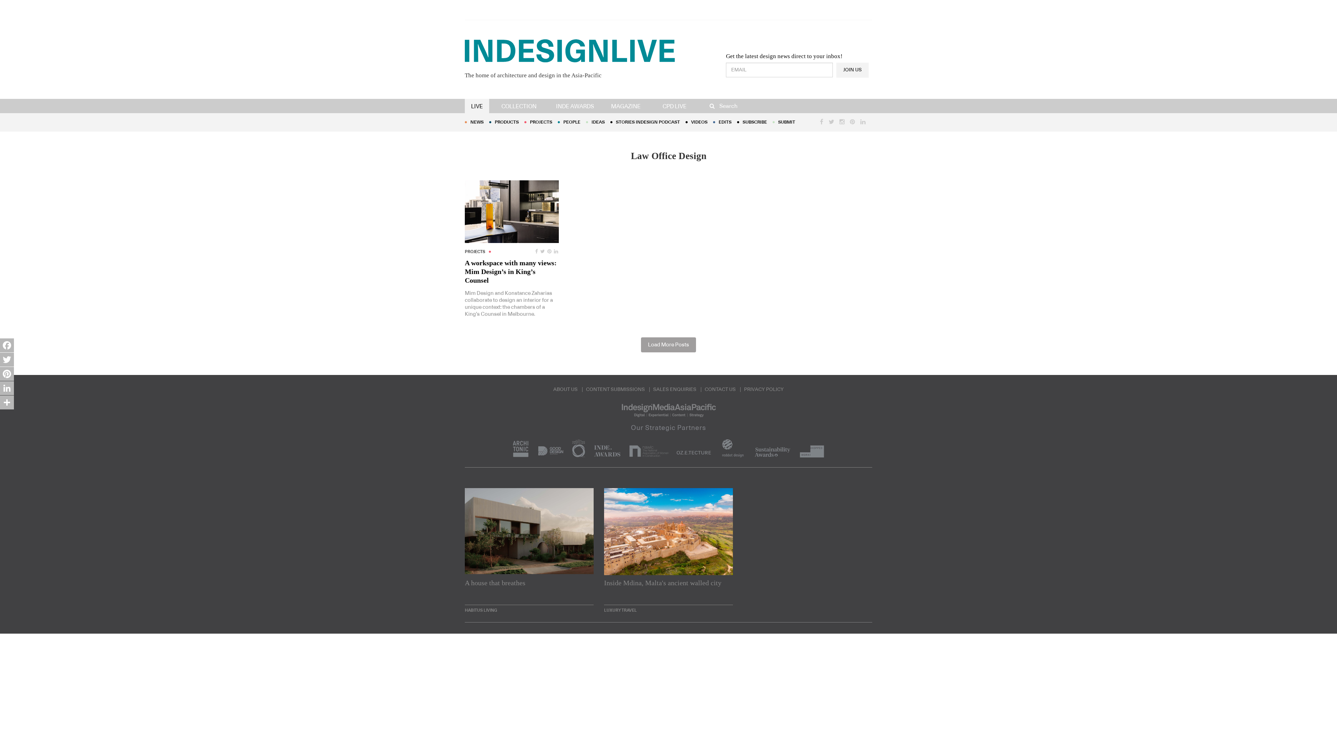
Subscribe (755, 122)
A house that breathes (495, 583)
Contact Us (720, 389)
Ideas (598, 122)
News (477, 122)
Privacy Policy (764, 389)
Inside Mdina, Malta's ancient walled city (662, 583)
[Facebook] (7, 345)
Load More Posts (668, 344)
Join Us (852, 70)
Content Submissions (615, 389)
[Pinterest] (7, 374)
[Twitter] (7, 360)
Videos (699, 122)
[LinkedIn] (7, 388)
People (571, 122)
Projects (541, 122)
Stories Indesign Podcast (648, 122)
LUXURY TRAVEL (620, 610)
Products (507, 122)
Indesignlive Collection (770, 733)
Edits (725, 122)
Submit (786, 122)
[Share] (7, 402)
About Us (565, 389)
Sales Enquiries (674, 389)
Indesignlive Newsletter (694, 733)
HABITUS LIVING (481, 610)
